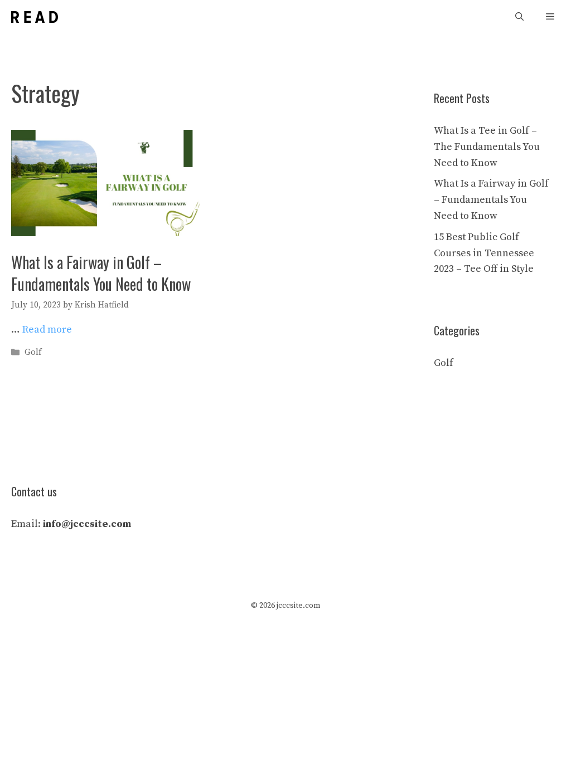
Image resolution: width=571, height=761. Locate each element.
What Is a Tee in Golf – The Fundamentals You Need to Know (487, 146)
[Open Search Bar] (519, 17)
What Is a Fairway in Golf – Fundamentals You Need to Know (101, 273)
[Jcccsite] (34, 17)
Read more (47, 329)
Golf (33, 353)
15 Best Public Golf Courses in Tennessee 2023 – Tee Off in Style (484, 253)
